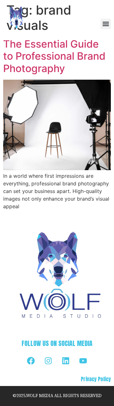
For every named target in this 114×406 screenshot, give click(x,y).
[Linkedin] (66, 361)
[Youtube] (83, 361)
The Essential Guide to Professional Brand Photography (54, 56)
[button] (105, 24)
